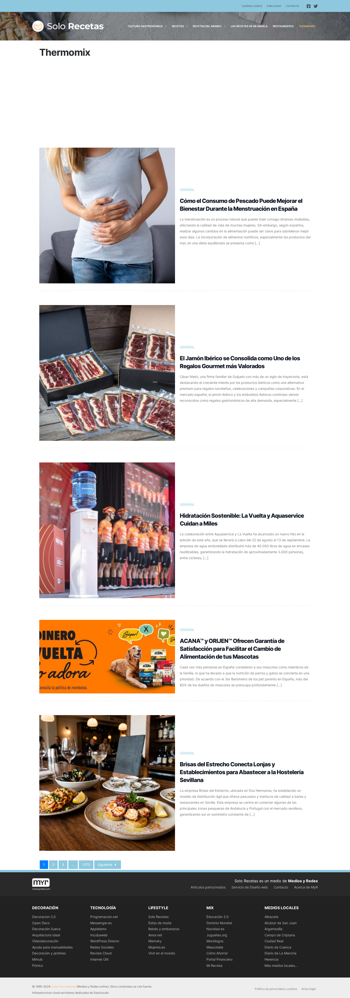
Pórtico (37, 965)
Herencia (271, 959)
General (187, 190)
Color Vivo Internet (63, 986)
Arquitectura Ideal (46, 935)
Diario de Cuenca (278, 947)
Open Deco (41, 923)
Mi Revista (214, 965)
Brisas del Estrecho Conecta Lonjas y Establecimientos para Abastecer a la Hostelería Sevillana (242, 772)
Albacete (271, 917)
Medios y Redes (303, 880)
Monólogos (214, 941)
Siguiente (105, 865)
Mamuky (155, 941)
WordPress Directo (104, 941)
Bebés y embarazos (163, 929)
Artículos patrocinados (208, 887)
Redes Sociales (102, 947)
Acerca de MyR (306, 887)
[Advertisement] (175, 104)
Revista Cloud (101, 953)
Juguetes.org (216, 935)
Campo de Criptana (280, 935)
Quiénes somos (252, 6)
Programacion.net (104, 917)
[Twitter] (316, 6)
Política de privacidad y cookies (276, 989)
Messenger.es (101, 923)
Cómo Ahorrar (217, 953)
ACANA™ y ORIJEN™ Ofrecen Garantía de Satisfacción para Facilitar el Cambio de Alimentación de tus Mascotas (232, 648)
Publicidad (274, 6)
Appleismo (98, 929)
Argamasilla (273, 929)
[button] (165, 26)
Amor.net (155, 935)
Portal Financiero (219, 959)
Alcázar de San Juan (281, 923)
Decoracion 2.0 (44, 917)
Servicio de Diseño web (249, 887)
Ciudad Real (274, 941)
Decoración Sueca (46, 929)
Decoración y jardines (49, 953)
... (73, 865)
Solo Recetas (158, 917)
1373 (86, 865)
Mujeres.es (156, 947)
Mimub (37, 959)
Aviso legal (308, 989)
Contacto (292, 6)
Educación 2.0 (217, 917)
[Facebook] (308, 6)
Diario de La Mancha (280, 953)
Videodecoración (45, 941)
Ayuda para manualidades (52, 947)
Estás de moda (159, 923)
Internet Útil (99, 959)
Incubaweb (99, 935)
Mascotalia (214, 947)
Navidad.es (215, 929)
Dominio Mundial (219, 923)
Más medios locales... (281, 965)
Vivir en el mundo (161, 953)
